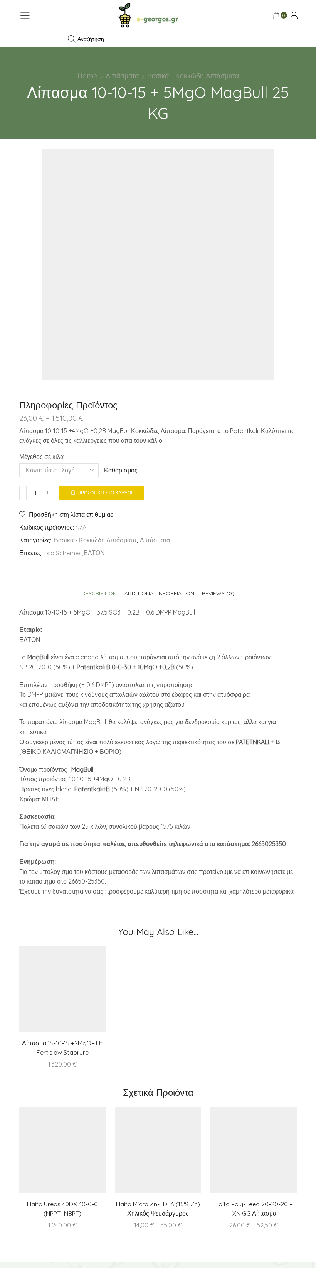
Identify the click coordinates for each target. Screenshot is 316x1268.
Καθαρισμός (121, 470)
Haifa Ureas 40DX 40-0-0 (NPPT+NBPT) (62, 1208)
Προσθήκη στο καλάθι (104, 493)
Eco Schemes (63, 553)
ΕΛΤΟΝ (94, 553)
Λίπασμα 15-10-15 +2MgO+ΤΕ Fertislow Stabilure (62, 1047)
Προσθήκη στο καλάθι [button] (78, 992)
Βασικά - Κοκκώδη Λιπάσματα (193, 75)
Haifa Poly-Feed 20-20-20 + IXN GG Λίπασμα (253, 1208)
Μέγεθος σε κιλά (41, 456)
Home (87, 75)
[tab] (99, 593)
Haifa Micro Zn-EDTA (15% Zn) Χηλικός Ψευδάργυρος (158, 1208)
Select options (174, 1153)
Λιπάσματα (122, 75)
